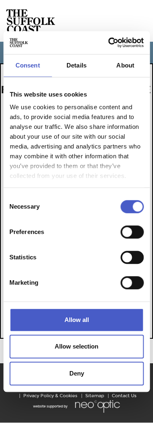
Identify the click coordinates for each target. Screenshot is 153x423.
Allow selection (76, 346)
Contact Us (124, 395)
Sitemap (94, 395)
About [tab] (125, 65)
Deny (76, 373)
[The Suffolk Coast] (30, 21)
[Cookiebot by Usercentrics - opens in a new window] (109, 42)
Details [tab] (76, 65)
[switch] (132, 232)
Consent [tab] (28, 65)
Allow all (76, 319)
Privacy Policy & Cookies (50, 395)
